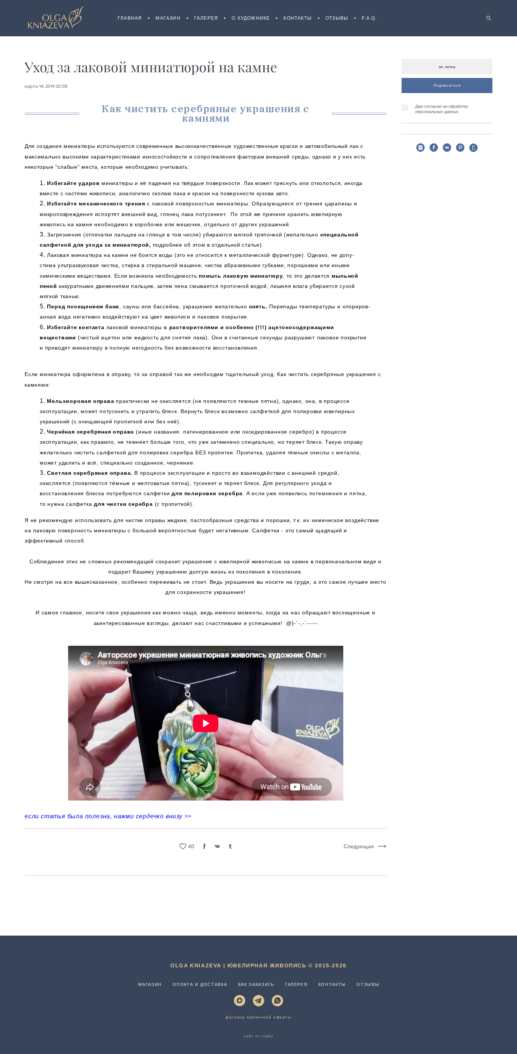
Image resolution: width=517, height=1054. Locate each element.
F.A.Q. (369, 18)
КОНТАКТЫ (297, 18)
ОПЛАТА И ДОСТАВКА (200, 984)
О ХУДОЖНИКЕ (251, 18)
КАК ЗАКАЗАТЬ (256, 984)
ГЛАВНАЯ (130, 18)
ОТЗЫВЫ (336, 18)
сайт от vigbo (258, 1036)
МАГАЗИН (168, 18)
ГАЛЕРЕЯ (206, 18)
